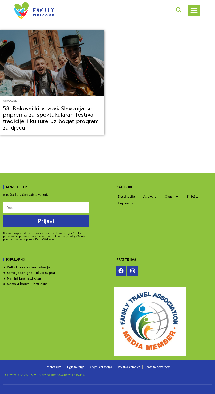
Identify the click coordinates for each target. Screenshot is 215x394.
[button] (194, 10)
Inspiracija (125, 203)
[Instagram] (132, 271)
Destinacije (126, 196)
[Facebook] (121, 271)
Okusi (169, 196)
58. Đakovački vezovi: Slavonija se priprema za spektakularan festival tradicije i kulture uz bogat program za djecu (51, 118)
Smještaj (193, 196)
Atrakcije (10, 101)
